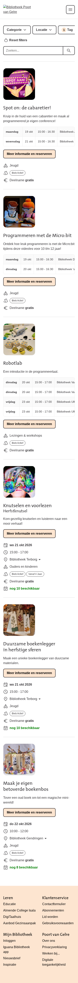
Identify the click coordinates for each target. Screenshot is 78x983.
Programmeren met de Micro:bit (37, 235)
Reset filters (18, 40)
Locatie (41, 29)
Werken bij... (51, 953)
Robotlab (12, 363)
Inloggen (9, 940)
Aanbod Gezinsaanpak (19, 923)
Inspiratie (9, 964)
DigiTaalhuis (12, 916)
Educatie (9, 904)
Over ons (48, 940)
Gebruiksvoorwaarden (58, 923)
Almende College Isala (19, 910)
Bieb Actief (17, 173)
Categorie (14, 29)
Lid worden (50, 916)
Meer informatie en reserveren (29, 154)
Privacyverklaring (54, 947)
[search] (69, 50)
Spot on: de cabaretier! (27, 108)
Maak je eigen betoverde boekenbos (25, 786)
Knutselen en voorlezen (27, 505)
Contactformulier (54, 904)
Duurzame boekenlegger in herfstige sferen (29, 647)
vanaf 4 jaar (35, 574)
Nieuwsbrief (11, 958)
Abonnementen (53, 910)
